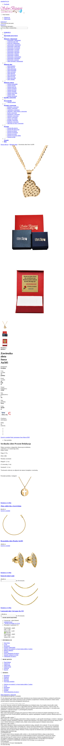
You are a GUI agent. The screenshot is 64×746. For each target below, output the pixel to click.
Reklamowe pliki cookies (7, 723)
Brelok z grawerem (12, 108)
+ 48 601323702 (8, 623)
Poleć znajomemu (15, 437)
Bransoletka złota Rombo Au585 (12, 541)
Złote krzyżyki (11, 76)
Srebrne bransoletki (12, 84)
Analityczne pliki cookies (7, 717)
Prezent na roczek (12, 134)
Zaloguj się (7, 17)
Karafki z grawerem (12, 120)
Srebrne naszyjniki (12, 93)
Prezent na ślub (11, 137)
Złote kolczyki (11, 67)
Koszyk (6, 669)
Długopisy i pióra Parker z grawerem (17, 111)
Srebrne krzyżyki (11, 90)
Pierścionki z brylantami (13, 48)
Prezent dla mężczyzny (13, 129)
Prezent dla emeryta (12, 128)
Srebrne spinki (11, 94)
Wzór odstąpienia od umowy (11, 653)
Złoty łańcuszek (11, 75)
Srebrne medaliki (11, 91)
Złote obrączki (11, 73)
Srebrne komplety (12, 88)
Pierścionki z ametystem (13, 46)
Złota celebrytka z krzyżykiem (11, 506)
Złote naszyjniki (11, 78)
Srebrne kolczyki (11, 87)
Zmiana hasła (7, 666)
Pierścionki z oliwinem (13, 52)
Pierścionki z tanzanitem (13, 58)
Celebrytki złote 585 (12, 42)
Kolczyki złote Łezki (7, 576)
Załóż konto (7, 19)
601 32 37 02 (16, 623)
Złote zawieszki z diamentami (15, 61)
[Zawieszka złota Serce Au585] (30, 203)
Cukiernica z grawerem (13, 110)
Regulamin (7, 646)
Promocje (6, 677)
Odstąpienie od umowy (10, 656)
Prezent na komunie (12, 132)
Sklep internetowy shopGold (8, 694)
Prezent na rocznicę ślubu (14, 135)
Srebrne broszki (11, 85)
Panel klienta (7, 662)
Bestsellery (7, 675)
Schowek (6, 668)
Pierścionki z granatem (13, 51)
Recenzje (6, 680)
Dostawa (6, 689)
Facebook (6, 4)
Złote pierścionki (11, 69)
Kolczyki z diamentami (13, 43)
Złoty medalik (11, 79)
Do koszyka (21, 580)
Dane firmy (7, 643)
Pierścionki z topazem (13, 60)
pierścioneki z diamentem (14, 45)
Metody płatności (8, 650)
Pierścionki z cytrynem (13, 49)
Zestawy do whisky (12, 119)
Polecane (6, 678)
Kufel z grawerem (12, 113)
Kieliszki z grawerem (12, 122)
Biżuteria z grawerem (13, 107)
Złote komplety (11, 66)
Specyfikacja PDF (25, 437)
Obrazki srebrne (11, 102)
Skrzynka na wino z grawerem (15, 123)
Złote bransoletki (11, 70)
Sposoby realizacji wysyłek (11, 655)
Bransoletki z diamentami (14, 40)
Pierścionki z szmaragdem (14, 57)
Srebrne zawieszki (12, 96)
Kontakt (6, 652)
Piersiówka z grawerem (13, 114)
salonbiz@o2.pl (5, 1)
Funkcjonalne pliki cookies (8, 711)
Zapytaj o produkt (5, 437)
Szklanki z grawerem (12, 116)
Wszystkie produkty (9, 681)
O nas (5, 644)
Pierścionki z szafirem (13, 55)
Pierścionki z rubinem (13, 54)
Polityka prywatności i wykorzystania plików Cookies (18, 649)
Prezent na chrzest (12, 131)
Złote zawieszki (11, 72)
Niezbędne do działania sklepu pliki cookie (13, 703)
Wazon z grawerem (12, 117)
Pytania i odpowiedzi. (9, 647)
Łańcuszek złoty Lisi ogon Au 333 (12, 611)
